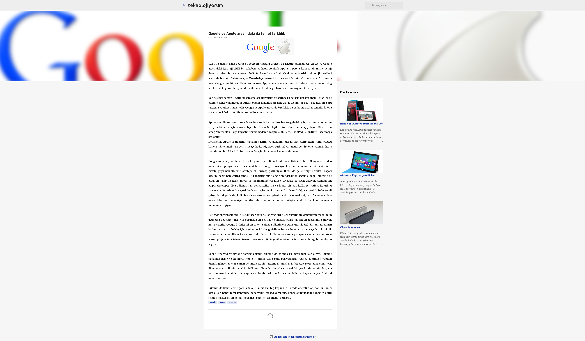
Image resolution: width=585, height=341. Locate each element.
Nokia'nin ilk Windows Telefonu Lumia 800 (361, 124)
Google (232, 302)
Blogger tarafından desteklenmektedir (294, 336)
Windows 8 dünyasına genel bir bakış (358, 175)
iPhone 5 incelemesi (350, 227)
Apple (222, 302)
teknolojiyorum (205, 5)
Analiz (213, 302)
